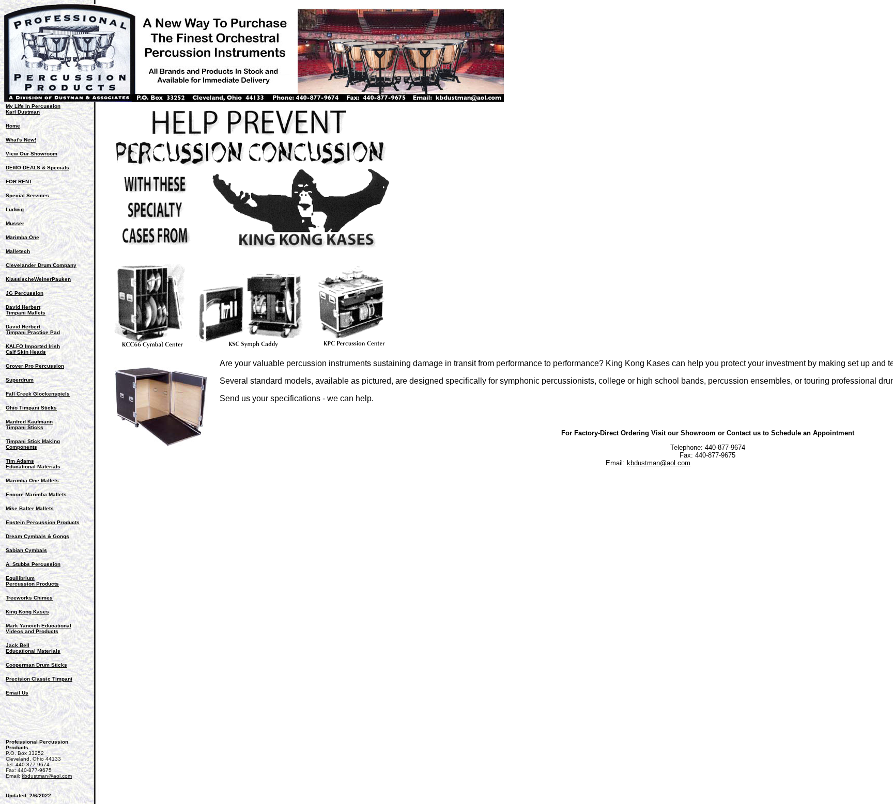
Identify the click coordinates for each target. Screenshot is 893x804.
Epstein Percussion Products (43, 522)
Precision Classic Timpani (39, 679)
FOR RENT (19, 181)
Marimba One (22, 237)
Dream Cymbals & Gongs (37, 536)
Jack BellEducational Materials (33, 648)
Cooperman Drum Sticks (36, 665)
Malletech (18, 251)
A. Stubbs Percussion (33, 564)
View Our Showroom (31, 153)
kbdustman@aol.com (47, 776)
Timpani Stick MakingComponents (33, 444)
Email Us (17, 693)
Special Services (27, 195)
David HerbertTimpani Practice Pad (33, 329)
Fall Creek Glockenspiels (38, 394)
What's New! (21, 140)
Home (13, 126)
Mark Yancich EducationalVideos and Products (38, 628)
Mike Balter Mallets (30, 508)
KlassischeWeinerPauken (38, 279)
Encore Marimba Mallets (36, 494)
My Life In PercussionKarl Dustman (33, 109)
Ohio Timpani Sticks (31, 408)
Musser (15, 223)
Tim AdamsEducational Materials (33, 463)
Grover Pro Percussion (35, 366)
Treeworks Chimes (29, 598)
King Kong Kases (27, 611)
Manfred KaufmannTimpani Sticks (29, 424)
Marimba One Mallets (32, 480)
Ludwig (15, 209)
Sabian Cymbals (26, 550)
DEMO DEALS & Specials (37, 167)
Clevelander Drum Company (41, 265)
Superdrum (20, 380)
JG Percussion (24, 293)
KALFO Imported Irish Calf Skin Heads (33, 349)
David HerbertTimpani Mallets (25, 310)
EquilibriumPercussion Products (32, 581)
